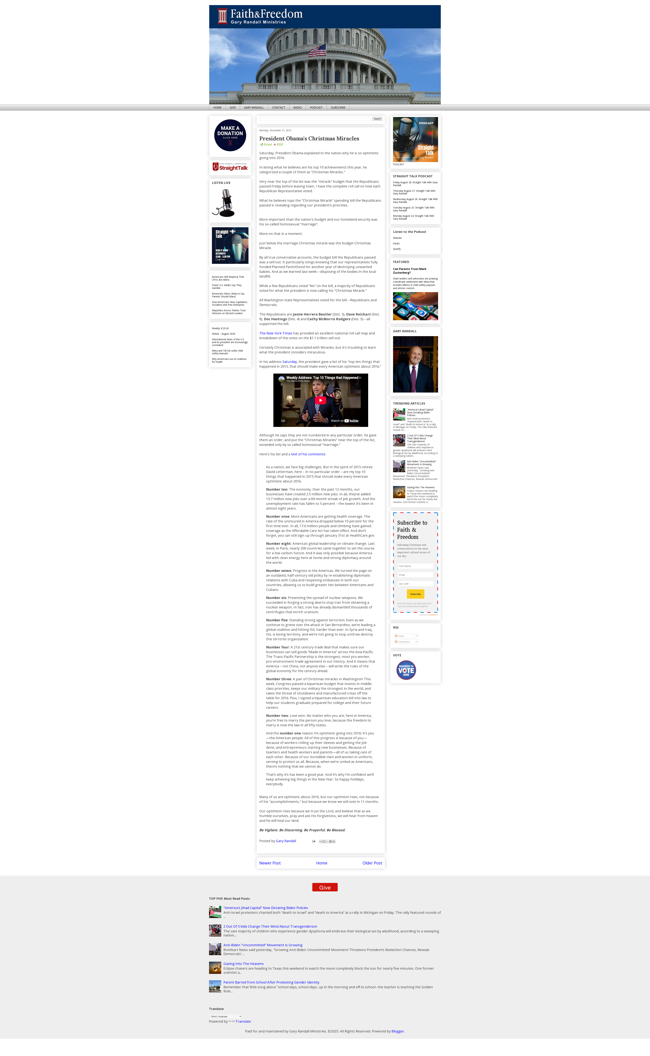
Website (397, 237)
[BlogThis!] (324, 841)
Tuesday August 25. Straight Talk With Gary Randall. (414, 209)
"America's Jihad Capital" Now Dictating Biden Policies (420, 412)
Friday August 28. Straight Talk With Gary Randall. (415, 184)
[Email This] (321, 841)
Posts (400, 636)
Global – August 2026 (223, 333)
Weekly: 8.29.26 (220, 328)
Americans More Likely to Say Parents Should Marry (228, 295)
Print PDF (273, 144)
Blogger (398, 1031)
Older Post (372, 863)
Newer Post (270, 863)
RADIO (298, 107)
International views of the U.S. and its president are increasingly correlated (230, 342)
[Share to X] (327, 841)
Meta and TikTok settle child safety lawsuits (227, 352)
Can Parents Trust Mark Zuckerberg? (409, 270)
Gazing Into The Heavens (421, 487)
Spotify (397, 248)
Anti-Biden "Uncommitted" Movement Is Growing (421, 463)
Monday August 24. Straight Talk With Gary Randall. (413, 217)
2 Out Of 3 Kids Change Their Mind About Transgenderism (420, 438)
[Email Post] (313, 841)
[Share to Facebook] (330, 841)
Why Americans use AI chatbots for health (229, 360)
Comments (403, 641)
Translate (243, 1021)
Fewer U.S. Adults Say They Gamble (227, 286)
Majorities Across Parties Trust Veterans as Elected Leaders (229, 312)
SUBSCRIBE (338, 107)
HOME (217, 107)
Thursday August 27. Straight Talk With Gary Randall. (414, 192)
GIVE (233, 107)
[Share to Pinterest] (333, 841)
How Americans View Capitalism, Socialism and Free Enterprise (230, 303)
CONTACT (278, 107)
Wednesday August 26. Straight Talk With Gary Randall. (415, 200)
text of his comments (308, 454)
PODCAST (316, 107)
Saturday (290, 361)
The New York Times (275, 333)
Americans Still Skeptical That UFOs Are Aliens (228, 278)
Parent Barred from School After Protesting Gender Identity (271, 982)
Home (321, 863)
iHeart (396, 243)
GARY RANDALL (254, 107)
